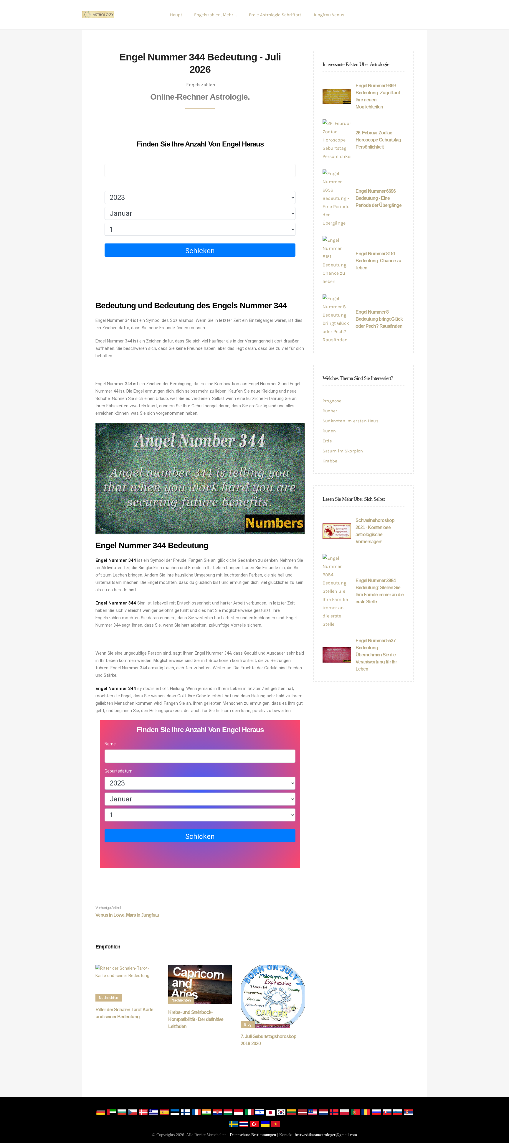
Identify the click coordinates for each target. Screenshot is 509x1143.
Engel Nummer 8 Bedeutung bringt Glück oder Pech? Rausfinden (379, 319)
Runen (329, 431)
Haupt (176, 14)
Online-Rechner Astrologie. (200, 96)
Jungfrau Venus (328, 14)
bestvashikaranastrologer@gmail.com (326, 1135)
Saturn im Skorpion (343, 451)
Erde (327, 441)
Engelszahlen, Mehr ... (215, 14)
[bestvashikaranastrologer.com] (98, 14)
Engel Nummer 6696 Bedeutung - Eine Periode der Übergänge (378, 198)
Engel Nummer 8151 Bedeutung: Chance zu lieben (378, 260)
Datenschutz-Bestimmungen (253, 1135)
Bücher (330, 411)
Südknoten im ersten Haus (351, 421)
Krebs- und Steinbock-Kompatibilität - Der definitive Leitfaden (195, 1019)
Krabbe (330, 461)
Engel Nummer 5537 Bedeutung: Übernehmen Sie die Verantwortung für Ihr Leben (376, 654)
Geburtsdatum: (119, 185)
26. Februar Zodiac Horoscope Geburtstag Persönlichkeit (378, 139)
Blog (248, 1024)
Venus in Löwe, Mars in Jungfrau (127, 911)
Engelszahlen (200, 85)
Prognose (332, 400)
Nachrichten (108, 998)
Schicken (200, 251)
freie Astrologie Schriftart (275, 14)
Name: (111, 158)
